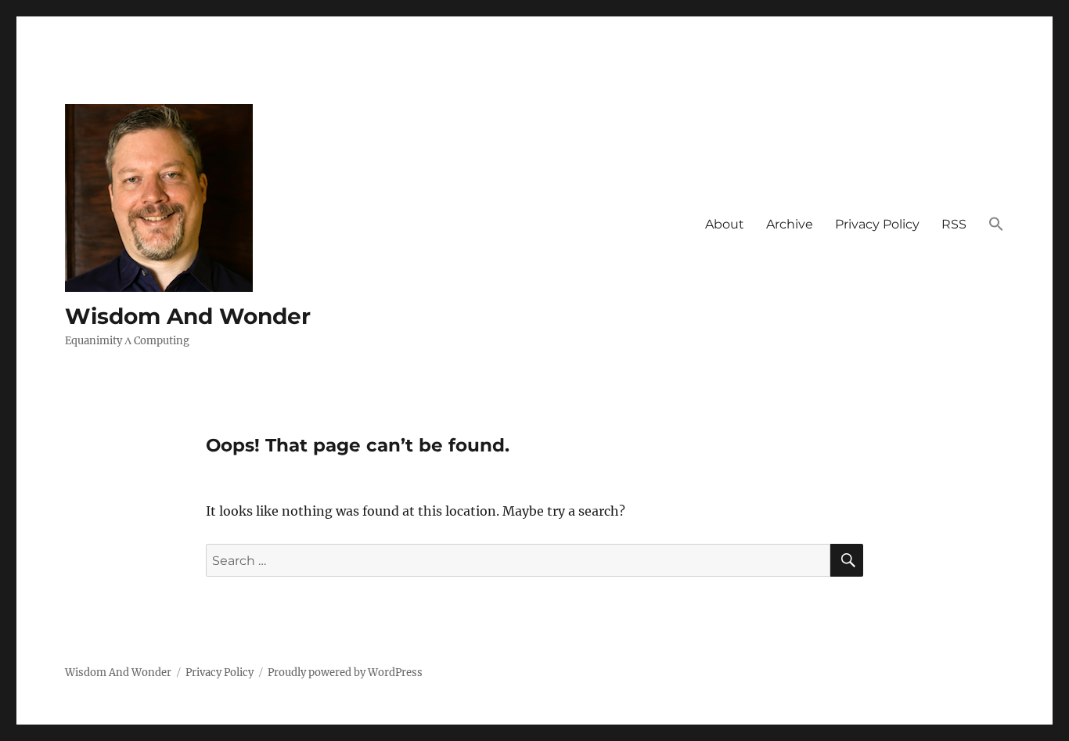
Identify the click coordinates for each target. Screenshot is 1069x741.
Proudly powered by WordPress (345, 672)
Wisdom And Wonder (188, 316)
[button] (996, 225)
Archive (789, 224)
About (724, 224)
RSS (953, 224)
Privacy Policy (877, 224)
